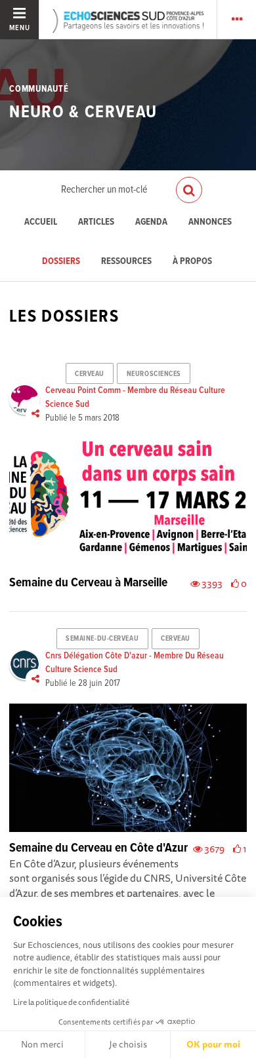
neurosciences (154, 374)
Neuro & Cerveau (83, 113)
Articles (96, 222)
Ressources (126, 261)
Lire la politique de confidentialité (71, 1002)
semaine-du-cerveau (102, 638)
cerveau (89, 374)
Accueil (40, 222)
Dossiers (61, 261)
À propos (192, 261)
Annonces (210, 222)
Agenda (151, 222)
